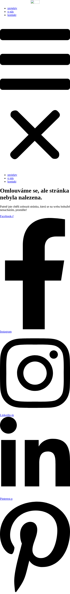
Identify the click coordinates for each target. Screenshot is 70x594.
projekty (12, 8)
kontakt (11, 15)
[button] (35, 95)
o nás (10, 11)
